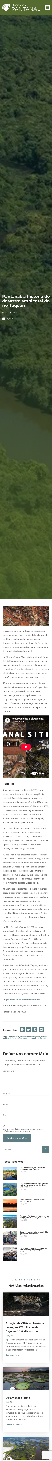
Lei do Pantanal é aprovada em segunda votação (32, 1200)
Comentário (9, 1071)
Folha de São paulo (19, 1038)
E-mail (7, 1104)
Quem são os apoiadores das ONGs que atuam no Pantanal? (34, 1233)
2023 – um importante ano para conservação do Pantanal (32, 1168)
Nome (6, 1093)
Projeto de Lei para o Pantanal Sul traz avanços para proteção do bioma (33, 1249)
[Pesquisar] (45, 1149)
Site (5, 1115)
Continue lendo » (14, 1355)
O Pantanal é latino (18, 1397)
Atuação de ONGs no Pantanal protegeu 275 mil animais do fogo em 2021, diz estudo (25, 1327)
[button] (47, 7)
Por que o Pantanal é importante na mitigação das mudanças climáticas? (34, 1217)
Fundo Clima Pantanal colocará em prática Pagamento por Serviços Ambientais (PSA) (34, 1185)
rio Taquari (41, 1038)
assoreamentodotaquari (30, 1036)
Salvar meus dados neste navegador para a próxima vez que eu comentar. (23, 1130)
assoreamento (13, 1036)
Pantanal (32, 1038)
